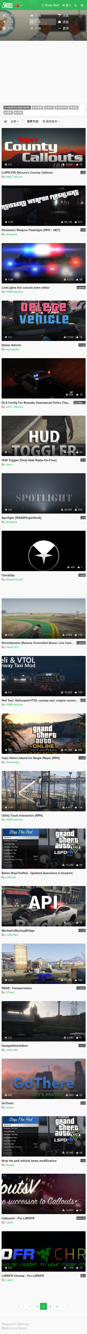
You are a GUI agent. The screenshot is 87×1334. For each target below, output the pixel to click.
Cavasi (10, 1107)
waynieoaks (12, 349)
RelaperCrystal (14, 579)
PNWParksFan (14, 292)
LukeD (9, 1222)
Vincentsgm (13, 762)
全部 (10, 121)
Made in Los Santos (14, 1328)
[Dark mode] (76, 5)
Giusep (10, 1165)
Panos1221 (12, 647)
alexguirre (11, 234)
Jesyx (9, 464)
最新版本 (42, 121)
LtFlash (10, 992)
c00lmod (11, 877)
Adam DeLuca (14, 176)
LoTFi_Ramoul (14, 407)
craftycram (12, 935)
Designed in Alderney (15, 1324)
